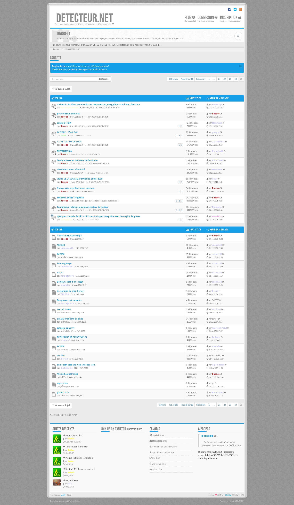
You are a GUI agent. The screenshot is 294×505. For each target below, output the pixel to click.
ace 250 (60, 355)
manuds (216, 346)
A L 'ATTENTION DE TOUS (69, 141)
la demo (65, 340)
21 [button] (219, 79)
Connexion (206, 17)
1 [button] (209, 79)
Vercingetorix (67, 275)
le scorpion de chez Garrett (71, 291)
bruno (215, 291)
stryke (214, 318)
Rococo (64, 116)
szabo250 (217, 245)
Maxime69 (217, 122)
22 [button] (225, 79)
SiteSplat (228, 495)
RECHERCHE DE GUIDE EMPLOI (72, 337)
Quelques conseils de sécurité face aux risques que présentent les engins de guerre (98, 216)
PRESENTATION (64, 151)
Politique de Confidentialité (164, 446)
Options (162, 404)
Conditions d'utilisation (163, 452)
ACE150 (60, 346)
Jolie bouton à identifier (76, 446)
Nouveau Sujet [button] (62, 89)
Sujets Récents (158, 435)
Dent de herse (71, 480)
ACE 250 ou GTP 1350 (67, 373)
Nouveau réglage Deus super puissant (76, 188)
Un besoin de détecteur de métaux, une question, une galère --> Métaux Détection (98, 104)
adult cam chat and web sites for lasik (76, 364)
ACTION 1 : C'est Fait (67, 132)
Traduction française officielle (61, 501)
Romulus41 (217, 151)
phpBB (63, 495)
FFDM (63, 135)
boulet (64, 257)
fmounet (64, 349)
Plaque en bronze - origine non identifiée (84, 457)
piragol (216, 132)
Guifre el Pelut (219, 328)
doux (214, 178)
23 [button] (230, 79)
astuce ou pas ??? (65, 328)
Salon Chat (157, 469)
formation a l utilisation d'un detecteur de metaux (82, 207)
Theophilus (66, 219)
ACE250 (60, 254)
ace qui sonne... (64, 309)
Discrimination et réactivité (71, 169)
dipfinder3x (66, 368)
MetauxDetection (69, 107)
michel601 (65, 321)
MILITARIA (95, 220)
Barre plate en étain (74, 435)
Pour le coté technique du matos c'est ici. (103, 201)
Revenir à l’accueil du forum (65, 414)
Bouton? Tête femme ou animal (80, 469)
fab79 (63, 377)
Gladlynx (216, 309)
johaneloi (65, 285)
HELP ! (60, 272)
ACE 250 (61, 245)
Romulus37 (217, 392)
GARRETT (55, 57)
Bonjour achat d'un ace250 (70, 281)
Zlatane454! (218, 141)
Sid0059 (215, 300)
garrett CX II (63, 392)
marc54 (64, 358)
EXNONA (65, 294)
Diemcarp (217, 104)
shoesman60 (67, 248)
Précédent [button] (200, 79)
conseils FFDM (64, 122)
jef (62, 386)
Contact (156, 458)
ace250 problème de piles (70, 318)
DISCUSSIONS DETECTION (109, 107)
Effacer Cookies (158, 463)
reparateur (62, 383)
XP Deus (91, 191)
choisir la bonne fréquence (70, 197)
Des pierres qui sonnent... (69, 300)
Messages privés (159, 440)
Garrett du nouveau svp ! (69, 235)
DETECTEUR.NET (84, 18)
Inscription (229, 17)
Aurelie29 (217, 216)
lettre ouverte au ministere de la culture (77, 160)
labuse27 (65, 395)
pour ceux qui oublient (68, 113)
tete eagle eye (64, 263)
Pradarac (65, 312)
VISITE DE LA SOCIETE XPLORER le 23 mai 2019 (79, 178)
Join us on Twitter (121, 428)
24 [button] (236, 79)
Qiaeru (77, 501)
